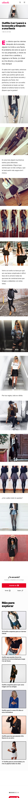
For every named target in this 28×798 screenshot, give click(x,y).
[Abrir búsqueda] (20, 2)
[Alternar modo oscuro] (24, 2)
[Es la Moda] (5, 2)
